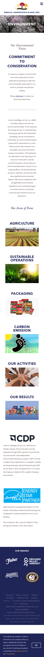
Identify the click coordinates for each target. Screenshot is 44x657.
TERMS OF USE (23, 598)
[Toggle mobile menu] (41, 3)
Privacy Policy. (10, 654)
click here (19, 96)
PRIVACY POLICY (22, 595)
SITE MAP (9, 595)
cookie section (20, 651)
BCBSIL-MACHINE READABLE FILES (21, 612)
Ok (36, 645)
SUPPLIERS (24, 604)
